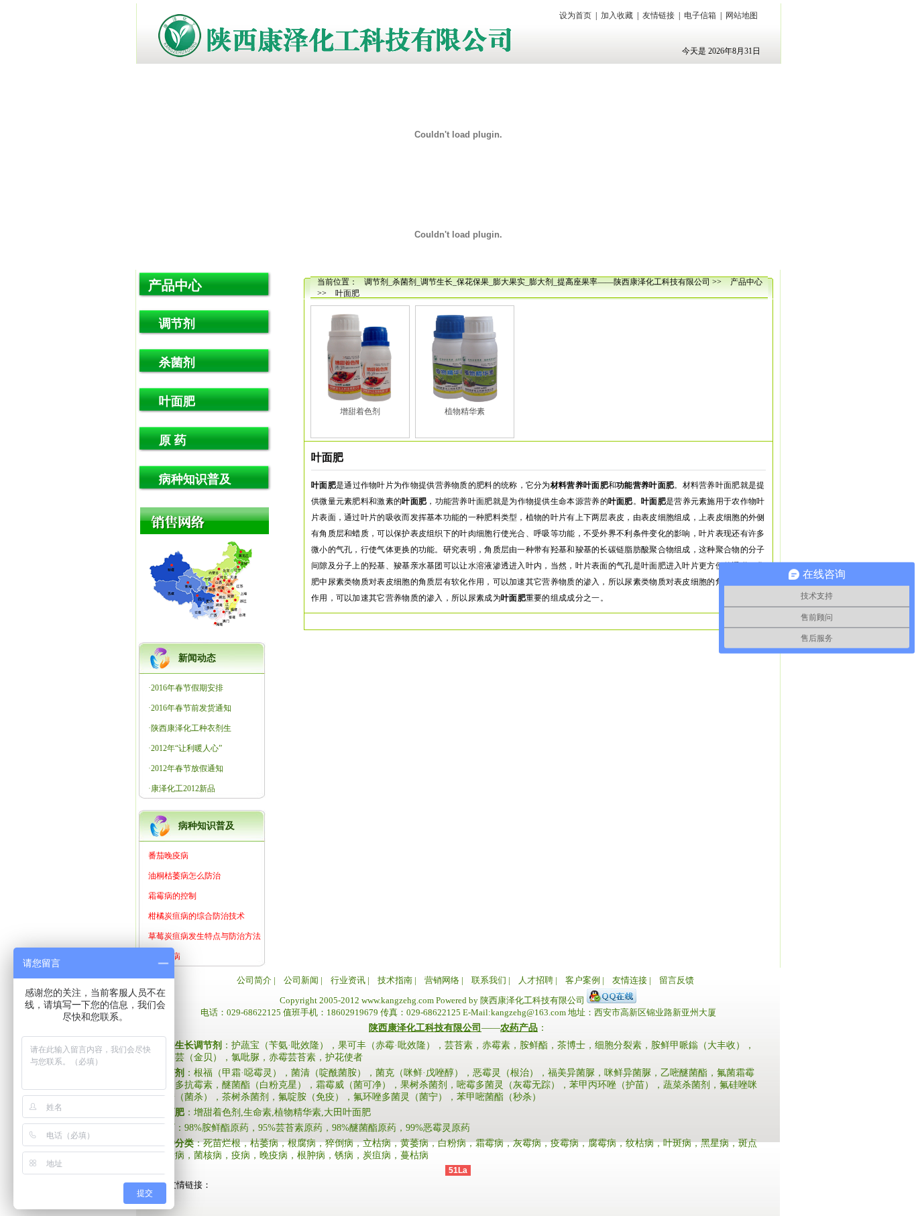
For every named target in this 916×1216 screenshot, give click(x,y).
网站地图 (742, 15)
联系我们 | (490, 980)
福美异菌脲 (571, 1073)
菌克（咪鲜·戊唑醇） (419, 1073)
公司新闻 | (303, 980)
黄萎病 (414, 1143)
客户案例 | (584, 980)
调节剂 (177, 323)
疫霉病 (565, 1143)
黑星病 (715, 1143)
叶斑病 (677, 1143)
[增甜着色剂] (360, 357)
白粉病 (452, 1143)
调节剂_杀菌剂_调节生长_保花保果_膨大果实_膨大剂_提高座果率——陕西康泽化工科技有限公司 (537, 282)
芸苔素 (459, 1045)
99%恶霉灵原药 (438, 1128)
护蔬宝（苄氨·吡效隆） (280, 1045)
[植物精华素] (464, 357)
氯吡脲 (245, 1057)
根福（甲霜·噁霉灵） (238, 1073)
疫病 (240, 1155)
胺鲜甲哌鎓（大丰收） (698, 1045)
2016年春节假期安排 (187, 688)
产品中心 (175, 285)
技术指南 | (397, 980)
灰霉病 (527, 1143)
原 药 (172, 440)
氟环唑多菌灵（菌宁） (400, 1097)
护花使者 (344, 1057)
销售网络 (201, 585)
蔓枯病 (414, 1155)
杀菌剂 (177, 362)
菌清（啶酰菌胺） (328, 1073)
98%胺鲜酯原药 (216, 1128)
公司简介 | (256, 980)
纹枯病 (640, 1143)
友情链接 (658, 15)
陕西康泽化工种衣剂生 (191, 728)
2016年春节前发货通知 (191, 708)
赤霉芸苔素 (292, 1057)
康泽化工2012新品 (183, 788)
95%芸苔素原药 (290, 1128)
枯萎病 (264, 1143)
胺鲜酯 (534, 1045)
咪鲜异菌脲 (627, 1073)
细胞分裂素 (618, 1045)
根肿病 (311, 1155)
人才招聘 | (537, 980)
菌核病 (208, 1155)
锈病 (344, 1155)
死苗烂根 (222, 1143)
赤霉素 (496, 1045)
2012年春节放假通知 (187, 768)
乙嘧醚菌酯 (684, 1073)
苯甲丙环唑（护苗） (611, 1085)
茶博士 (571, 1045)
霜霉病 (489, 1143)
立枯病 (377, 1143)
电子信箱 (700, 15)
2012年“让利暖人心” (186, 748)
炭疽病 (377, 1155)
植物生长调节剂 (189, 1045)
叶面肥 (177, 401)
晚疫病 (274, 1155)
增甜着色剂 (360, 411)
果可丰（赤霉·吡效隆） (386, 1045)
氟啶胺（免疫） (311, 1097)
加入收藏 (617, 15)
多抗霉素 (194, 1085)
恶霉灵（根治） (505, 1073)
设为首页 (575, 15)
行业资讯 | (350, 980)
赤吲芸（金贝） (189, 1057)
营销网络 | (443, 980)
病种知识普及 (195, 479)
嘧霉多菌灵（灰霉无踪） (508, 1085)
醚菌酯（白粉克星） (264, 1085)
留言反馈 (676, 980)
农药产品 (519, 1028)
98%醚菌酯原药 (364, 1128)
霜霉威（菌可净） (353, 1085)
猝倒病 (339, 1143)
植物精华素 (465, 411)
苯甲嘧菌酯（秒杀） (499, 1097)
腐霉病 (602, 1143)
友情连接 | (631, 980)
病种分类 (175, 1143)
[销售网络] (212, 520)
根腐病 (302, 1143)
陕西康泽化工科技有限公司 (334, 35)
